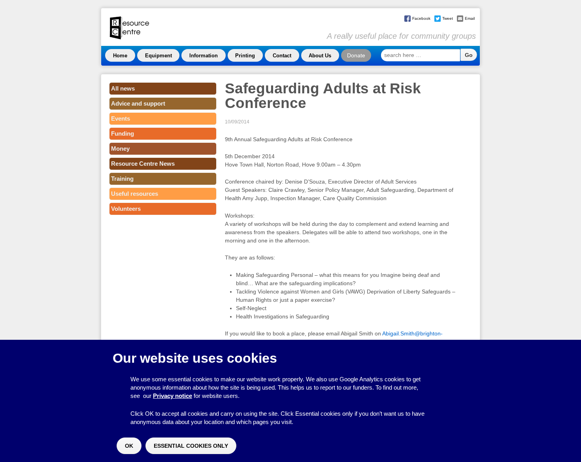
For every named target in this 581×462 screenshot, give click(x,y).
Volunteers (126, 208)
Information (203, 56)
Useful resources (134, 193)
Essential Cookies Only (191, 446)
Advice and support (138, 103)
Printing (245, 56)
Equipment (158, 56)
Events (120, 118)
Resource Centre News (143, 163)
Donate (356, 55)
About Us (320, 56)
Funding (122, 133)
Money (120, 148)
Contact (282, 56)
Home (120, 56)
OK (129, 446)
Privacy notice (172, 395)
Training (122, 178)
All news (123, 88)
